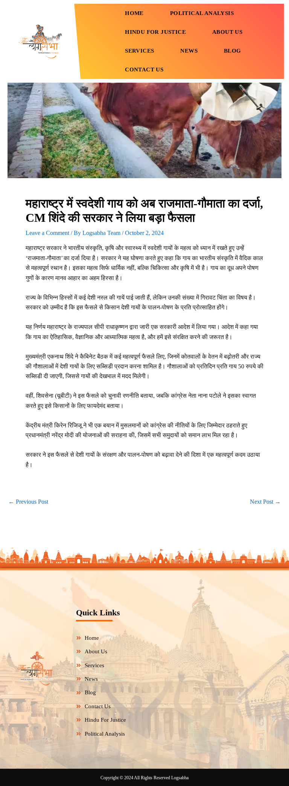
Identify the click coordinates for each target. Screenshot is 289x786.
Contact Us (144, 70)
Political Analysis (202, 13)
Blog (232, 51)
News (189, 51)
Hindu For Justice (155, 32)
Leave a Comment (47, 233)
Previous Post (28, 502)
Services (139, 51)
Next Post (265, 502)
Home (134, 13)
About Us (227, 32)
